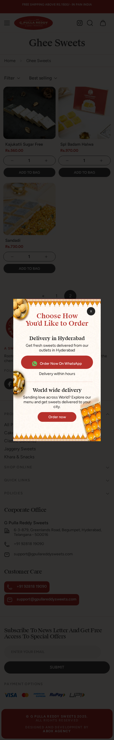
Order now (57, 417)
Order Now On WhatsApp (61, 363)
